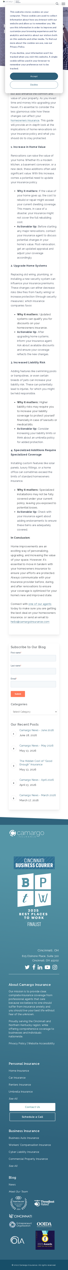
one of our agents (40, 604)
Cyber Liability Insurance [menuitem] (24, 1151)
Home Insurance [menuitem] (19, 1070)
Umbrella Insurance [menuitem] (21, 1091)
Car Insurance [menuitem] (17, 1077)
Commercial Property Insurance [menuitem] (28, 1158)
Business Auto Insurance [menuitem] (24, 1137)
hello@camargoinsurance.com (30, 621)
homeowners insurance (25, 120)
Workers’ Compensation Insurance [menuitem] (30, 1144)
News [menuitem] (12, 1184)
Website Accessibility (41, 1043)
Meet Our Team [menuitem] (18, 1191)
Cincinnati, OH (47, 950)
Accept (34, 76)
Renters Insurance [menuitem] (20, 1084)
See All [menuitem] (13, 1098)
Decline (34, 84)
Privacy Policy (17, 1043)
